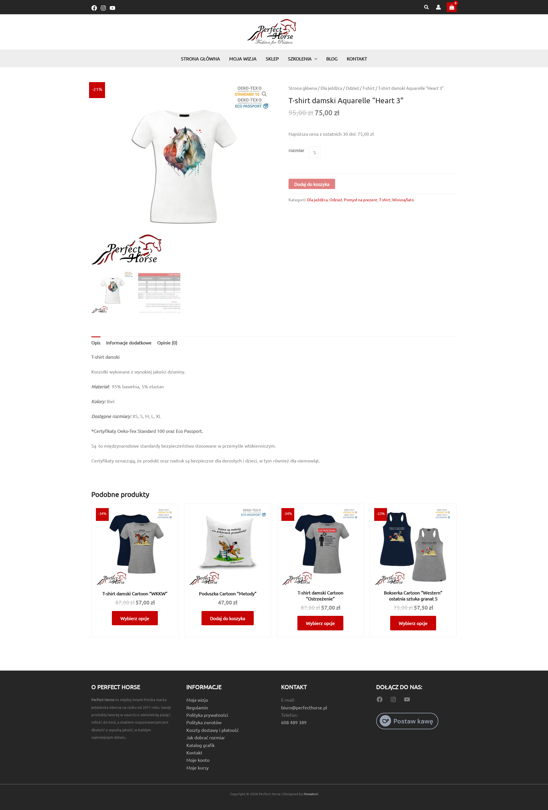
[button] (426, 7)
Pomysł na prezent (360, 199)
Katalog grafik (200, 745)
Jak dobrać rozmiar (205, 737)
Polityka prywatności (207, 715)
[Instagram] (103, 8)
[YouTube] (112, 8)
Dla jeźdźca (331, 88)
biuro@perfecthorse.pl (304, 707)
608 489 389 (294, 722)
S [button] (314, 152)
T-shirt (368, 88)
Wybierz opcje (134, 618)
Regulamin (197, 707)
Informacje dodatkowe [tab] (129, 342)
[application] (314, 58)
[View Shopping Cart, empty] (452, 7)
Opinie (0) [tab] (167, 342)
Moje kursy (197, 767)
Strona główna (303, 88)
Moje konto (197, 760)
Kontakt (194, 752)
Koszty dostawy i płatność (212, 730)
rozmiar (296, 150)
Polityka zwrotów (203, 722)
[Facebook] (94, 8)
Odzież (352, 88)
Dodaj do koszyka (311, 184)
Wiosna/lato (403, 199)
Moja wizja (197, 700)
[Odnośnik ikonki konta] (438, 7)
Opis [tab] (95, 342)
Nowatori (311, 793)
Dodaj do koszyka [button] (227, 618)
